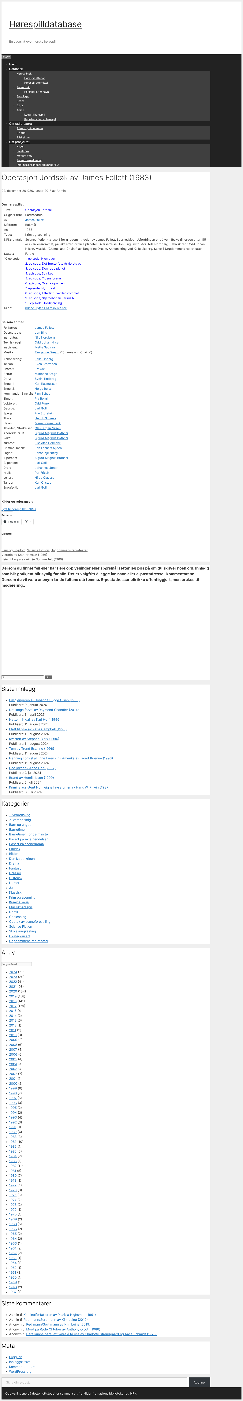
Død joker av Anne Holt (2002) (32, 768)
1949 (13, 1282)
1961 (12, 1248)
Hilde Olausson (45, 477)
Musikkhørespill (20, 907)
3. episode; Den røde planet (45, 268)
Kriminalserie (19, 902)
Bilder (13, 854)
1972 (13, 1209)
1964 (13, 1239)
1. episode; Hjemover (40, 258)
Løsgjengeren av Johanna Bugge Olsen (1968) (44, 700)
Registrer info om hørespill (40, 119)
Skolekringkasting (22, 931)
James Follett (34, 220)
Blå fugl (21, 132)
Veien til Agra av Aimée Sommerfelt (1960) (32, 559)
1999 (13, 1088)
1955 (13, 1258)
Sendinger (23, 96)
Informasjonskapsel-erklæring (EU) (38, 164)
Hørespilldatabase (45, 24)
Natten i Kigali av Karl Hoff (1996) (35, 719)
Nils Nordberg (45, 337)
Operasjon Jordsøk (39, 210)
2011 (12, 1030)
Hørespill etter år (34, 78)
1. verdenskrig (19, 815)
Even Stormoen (46, 364)
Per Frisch (42, 472)
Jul (11, 888)
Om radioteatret (20, 123)
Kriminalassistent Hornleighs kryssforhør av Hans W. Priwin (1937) (59, 787)
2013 (13, 1020)
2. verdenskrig (20, 820)
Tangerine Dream (47, 352)
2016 (13, 1011)
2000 (13, 1083)
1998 (13, 1093)
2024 (13, 972)
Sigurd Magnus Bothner (51, 433)
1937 (13, 1292)
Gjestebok (23, 151)
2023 (13, 977)
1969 (13, 1219)
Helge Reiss (43, 388)
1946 (13, 1287)
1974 (13, 1200)
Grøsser (15, 873)
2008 (13, 1045)
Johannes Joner (46, 468)
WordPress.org (20, 1371)
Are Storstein (44, 413)
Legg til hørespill (34, 114)
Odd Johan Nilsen (47, 342)
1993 (13, 1117)
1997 (13, 1098)
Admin (20, 110)
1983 (13, 1161)
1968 (13, 1224)
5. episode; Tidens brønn (43, 278)
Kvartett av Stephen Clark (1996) (34, 739)
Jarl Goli (41, 408)
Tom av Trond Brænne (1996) (31, 748)
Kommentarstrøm (22, 1367)
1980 (13, 1175)
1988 (13, 1137)
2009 (13, 1040)
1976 (13, 1190)
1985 (13, 1151)
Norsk (13, 912)
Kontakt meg (24, 155)
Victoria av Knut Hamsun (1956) (24, 555)
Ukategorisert (19, 936)
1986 (13, 1146)
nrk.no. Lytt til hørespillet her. (46, 308)
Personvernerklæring (30, 160)
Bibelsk (14, 849)
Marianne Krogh (46, 374)
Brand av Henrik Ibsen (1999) (31, 778)
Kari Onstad (43, 482)
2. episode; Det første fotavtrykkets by (53, 263)
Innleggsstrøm (20, 1362)
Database (16, 69)
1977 (13, 1185)
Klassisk (15, 892)
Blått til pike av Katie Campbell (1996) (38, 729)
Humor (14, 883)
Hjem (13, 64)
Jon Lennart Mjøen (48, 448)
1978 (13, 1180)
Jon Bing (41, 332)
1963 (13, 1243)
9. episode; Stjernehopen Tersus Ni (50, 298)
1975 (13, 1195)
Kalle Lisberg (44, 359)
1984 (13, 1156)
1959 (13, 1253)
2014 (13, 1016)
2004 (13, 1064)
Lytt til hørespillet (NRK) (19, 509)
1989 (13, 1132)
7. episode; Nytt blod (40, 288)
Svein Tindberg (45, 379)
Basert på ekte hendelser (28, 839)
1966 (13, 1229)
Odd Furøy (42, 403)
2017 (13, 1006)
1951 (12, 1272)
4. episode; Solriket (39, 273)
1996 (13, 1103)
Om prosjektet (19, 142)
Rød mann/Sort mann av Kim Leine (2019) (56, 1320)
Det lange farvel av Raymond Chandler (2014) (44, 710)
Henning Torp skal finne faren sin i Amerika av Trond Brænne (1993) (61, 758)
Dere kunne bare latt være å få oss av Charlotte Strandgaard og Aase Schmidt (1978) (91, 1334)
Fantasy (15, 868)
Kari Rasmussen (46, 384)
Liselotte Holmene (48, 443)
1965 (13, 1234)
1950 (13, 1277)
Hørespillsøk (24, 73)
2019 (13, 996)
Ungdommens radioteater (69, 550)
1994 (13, 1113)
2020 (13, 991)
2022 (13, 982)
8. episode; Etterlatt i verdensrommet (52, 293)
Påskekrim (23, 137)
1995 (13, 1108)
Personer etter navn (36, 91)
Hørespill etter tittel (36, 82)
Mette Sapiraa (45, 347)
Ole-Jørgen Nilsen (48, 428)
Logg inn (15, 1357)
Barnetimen (18, 829)
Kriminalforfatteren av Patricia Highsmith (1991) (60, 1315)
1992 (13, 1122)
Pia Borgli (41, 398)
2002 (13, 1074)
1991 (12, 1127)
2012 (13, 1025)
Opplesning (17, 917)
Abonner (200, 1382)
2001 (13, 1078)
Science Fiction (38, 550)
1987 (13, 1142)
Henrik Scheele (45, 418)
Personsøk (23, 87)
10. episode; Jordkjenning (43, 303)
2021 (13, 986)
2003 (13, 1069)
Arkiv (20, 105)
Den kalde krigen (22, 859)
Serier (20, 100)
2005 (13, 1059)
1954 (13, 1263)
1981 (12, 1171)
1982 (13, 1166)
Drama (14, 863)
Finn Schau (42, 393)
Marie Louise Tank (48, 423)
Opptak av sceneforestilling (29, 921)
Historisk (15, 878)
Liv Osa (40, 369)
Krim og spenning (22, 897)
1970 (13, 1214)
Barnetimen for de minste (28, 834)
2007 (13, 1049)
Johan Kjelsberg (46, 453)
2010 (13, 1035)
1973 (13, 1205)
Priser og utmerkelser (30, 128)
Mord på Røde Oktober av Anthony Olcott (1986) (63, 1329)
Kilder (20, 146)
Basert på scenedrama (26, 844)
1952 (13, 1268)
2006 (13, 1054)
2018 (13, 1001)
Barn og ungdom (13, 550)
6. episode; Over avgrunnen (45, 283)
